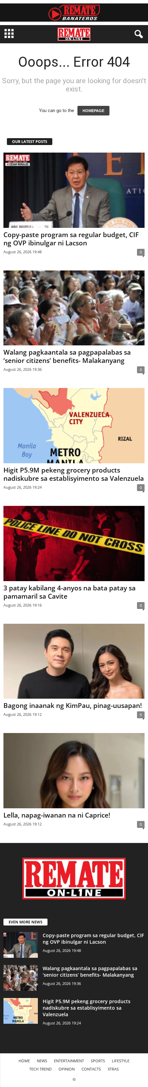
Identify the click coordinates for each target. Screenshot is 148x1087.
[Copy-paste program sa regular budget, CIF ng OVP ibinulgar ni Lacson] (74, 190)
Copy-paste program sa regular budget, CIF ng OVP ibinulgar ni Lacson (71, 238)
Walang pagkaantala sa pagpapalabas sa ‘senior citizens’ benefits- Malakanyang (67, 356)
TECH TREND (40, 1069)
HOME (24, 1060)
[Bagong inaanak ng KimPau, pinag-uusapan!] (74, 661)
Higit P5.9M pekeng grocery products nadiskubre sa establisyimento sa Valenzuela (73, 474)
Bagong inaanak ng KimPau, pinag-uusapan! (72, 705)
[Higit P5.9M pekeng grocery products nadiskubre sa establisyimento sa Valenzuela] (74, 425)
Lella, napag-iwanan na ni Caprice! (56, 815)
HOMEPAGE (93, 111)
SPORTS (98, 1060)
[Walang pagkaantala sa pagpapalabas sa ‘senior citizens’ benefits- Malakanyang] (74, 308)
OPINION (67, 1069)
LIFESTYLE (120, 1060)
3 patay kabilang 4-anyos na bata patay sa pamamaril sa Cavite (69, 592)
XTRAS (113, 1069)
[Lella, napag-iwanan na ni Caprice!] (74, 770)
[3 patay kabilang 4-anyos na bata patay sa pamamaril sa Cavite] (74, 543)
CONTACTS (91, 1069)
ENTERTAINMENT (69, 1060)
